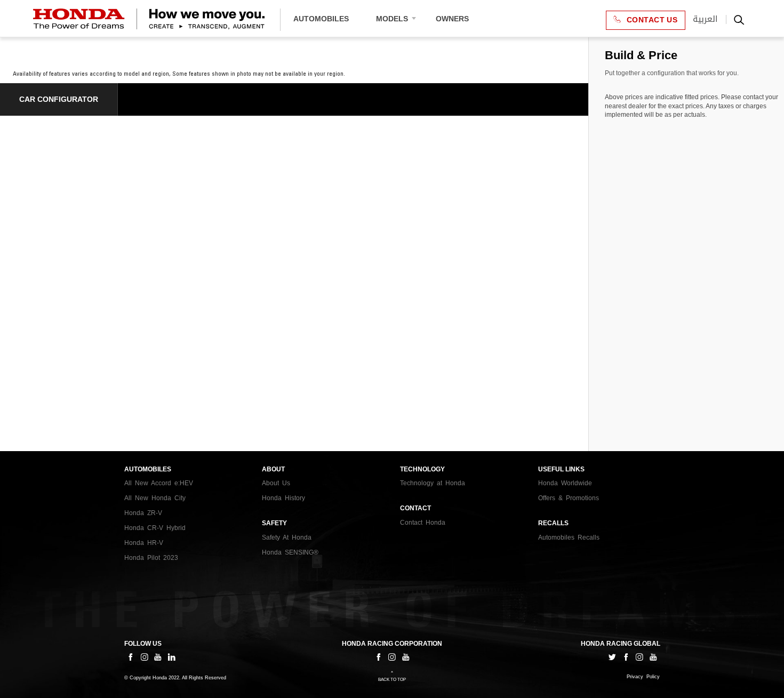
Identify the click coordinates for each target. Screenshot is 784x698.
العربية (705, 19)
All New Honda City (155, 498)
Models (392, 18)
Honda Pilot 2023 (151, 558)
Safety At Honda (286, 537)
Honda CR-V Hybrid (155, 528)
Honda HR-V (143, 543)
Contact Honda (422, 522)
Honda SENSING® (290, 552)
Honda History (283, 498)
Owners (452, 18)
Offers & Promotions (568, 498)
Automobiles (321, 18)
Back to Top (392, 679)
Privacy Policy (643, 677)
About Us (276, 483)
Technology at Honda (432, 483)
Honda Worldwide (565, 483)
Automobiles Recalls (568, 537)
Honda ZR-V (143, 513)
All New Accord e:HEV (158, 483)
